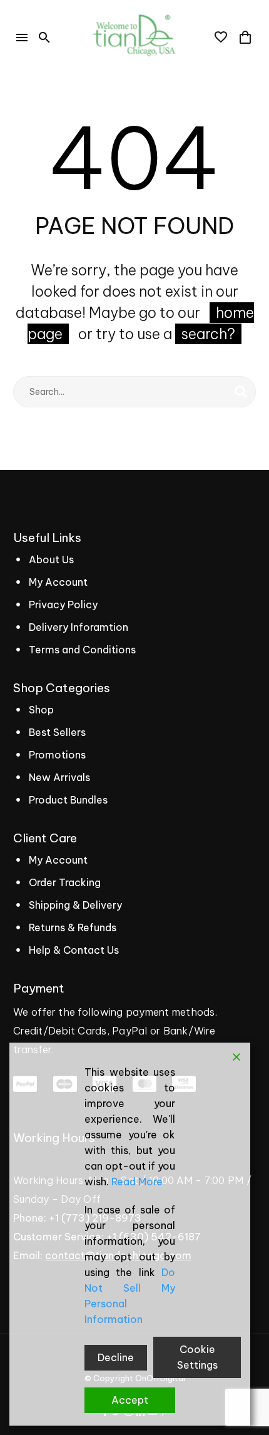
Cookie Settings (197, 1357)
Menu (22, 37)
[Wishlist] (220, 37)
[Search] (240, 391)
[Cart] (245, 37)
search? (208, 334)
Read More (137, 1181)
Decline (116, 1357)
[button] (44, 37)
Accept (129, 1400)
